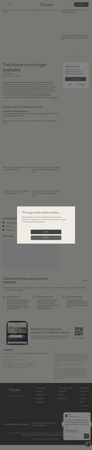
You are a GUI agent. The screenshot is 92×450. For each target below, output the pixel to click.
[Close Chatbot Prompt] (88, 414)
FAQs (82, 395)
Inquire (81, 4)
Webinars (84, 398)
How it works (62, 391)
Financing (61, 395)
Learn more (85, 280)
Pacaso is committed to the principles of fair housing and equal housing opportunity (46, 435)
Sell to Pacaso (62, 398)
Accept (46, 232)
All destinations (40, 395)
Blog (82, 402)
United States (39, 398)
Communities (85, 405)
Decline (46, 237)
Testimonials (85, 391)
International (39, 402)
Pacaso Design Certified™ (11, 116)
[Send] (86, 436)
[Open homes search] (70, 4)
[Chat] (88, 444)
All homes (38, 391)
